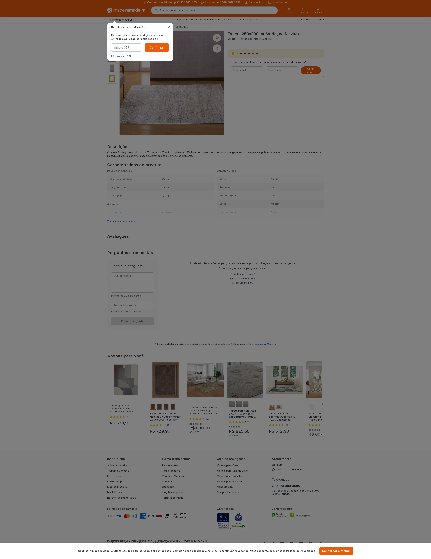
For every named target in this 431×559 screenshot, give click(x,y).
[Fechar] (169, 27)
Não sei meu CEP (121, 56)
